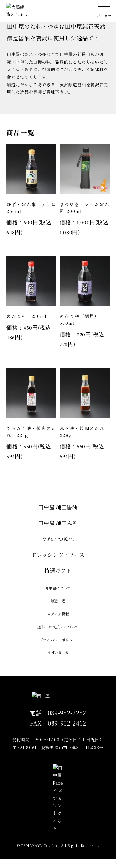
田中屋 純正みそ (57, 523)
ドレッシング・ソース (58, 554)
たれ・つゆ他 (58, 539)
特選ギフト (57, 570)
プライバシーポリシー (58, 639)
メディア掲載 (58, 613)
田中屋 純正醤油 (57, 507)
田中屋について (58, 587)
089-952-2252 (67, 712)
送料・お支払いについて (58, 626)
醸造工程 (58, 600)
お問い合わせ (58, 652)
